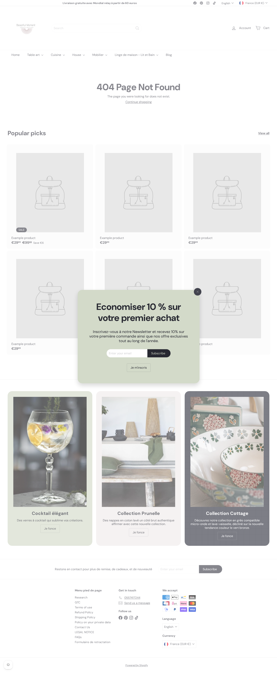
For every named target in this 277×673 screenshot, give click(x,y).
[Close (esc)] (197, 292)
